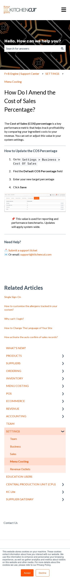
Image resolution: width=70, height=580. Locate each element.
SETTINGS (52, 73)
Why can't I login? (14, 318)
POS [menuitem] (9, 393)
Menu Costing (13, 81)
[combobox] (31, 48)
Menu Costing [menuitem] (19, 461)
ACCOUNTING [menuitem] (16, 416)
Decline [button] (42, 572)
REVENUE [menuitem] (12, 408)
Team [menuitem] (13, 438)
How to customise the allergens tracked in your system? (30, 308)
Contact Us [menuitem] (11, 522)
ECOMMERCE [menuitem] (15, 401)
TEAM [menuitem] (10, 423)
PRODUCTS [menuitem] (14, 355)
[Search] (62, 48)
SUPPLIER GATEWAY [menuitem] (19, 499)
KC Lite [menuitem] (10, 491)
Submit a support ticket (22, 250)
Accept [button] (27, 572)
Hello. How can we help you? (32, 41)
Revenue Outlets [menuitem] (20, 469)
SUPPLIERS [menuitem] (13, 363)
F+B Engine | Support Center (21, 73)
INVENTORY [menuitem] (14, 378)
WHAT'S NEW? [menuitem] (16, 348)
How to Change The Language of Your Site (28, 327)
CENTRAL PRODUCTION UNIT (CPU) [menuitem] (31, 484)
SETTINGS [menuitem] (13, 431)
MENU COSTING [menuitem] (17, 385)
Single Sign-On (12, 296)
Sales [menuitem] (13, 454)
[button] (63, 356)
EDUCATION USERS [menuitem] (19, 476)
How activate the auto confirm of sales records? (31, 337)
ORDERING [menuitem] (13, 370)
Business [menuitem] (15, 446)
